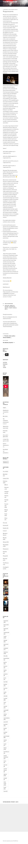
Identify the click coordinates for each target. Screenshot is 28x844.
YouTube (5, 362)
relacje (5, 740)
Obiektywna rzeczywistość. (5, 412)
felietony (6, 653)
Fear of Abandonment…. (6, 445)
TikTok (4, 367)
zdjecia (5, 775)
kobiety (5, 685)
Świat (5, 514)
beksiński (6, 621)
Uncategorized (9, 303)
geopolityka (6, 659)
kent (5, 681)
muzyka (5, 699)
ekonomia (6, 645)
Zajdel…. (5, 407)
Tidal (4, 365)
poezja (5, 729)
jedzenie (6, 674)
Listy (4, 530)
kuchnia (5, 689)
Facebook (5, 364)
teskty (11, 307)
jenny (5, 678)
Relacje (6, 509)
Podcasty (5, 549)
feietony (7, 305)
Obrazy (4, 542)
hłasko (5, 671)
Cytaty (4, 478)
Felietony (5, 481)
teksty (6, 307)
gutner (7, 306)
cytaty (5, 637)
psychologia (6, 737)
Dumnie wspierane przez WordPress (10, 840)
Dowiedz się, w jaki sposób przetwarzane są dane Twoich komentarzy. (10, 325)
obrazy (5, 715)
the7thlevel (6, 752)
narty (5, 703)
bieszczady (6, 625)
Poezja (4, 556)
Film (4, 522)
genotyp (12, 305)
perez (6, 722)
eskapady (6, 649)
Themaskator (10, 2)
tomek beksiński (6, 757)
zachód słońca (5, 770)
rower (5, 744)
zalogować (10, 317)
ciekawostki (6, 633)
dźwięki (5, 641)
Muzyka (4, 537)
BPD (5, 484)
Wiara (5, 518)
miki (5, 696)
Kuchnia (5, 525)
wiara (5, 761)
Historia (6, 495)
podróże (5, 725)
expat (16, 9)
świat (5, 788)
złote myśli (5, 783)
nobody (5, 707)
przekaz (5, 733)
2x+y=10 (5, 471)
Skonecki (5, 558)
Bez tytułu (5, 416)
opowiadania (6, 718)
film (5, 656)
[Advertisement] (14, 818)
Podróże (6, 499)
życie (5, 791)
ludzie (5, 693)
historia (5, 667)
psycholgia (12, 306)
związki (5, 779)
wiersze (5, 765)
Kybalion (5, 528)
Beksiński (5, 474)
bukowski (6, 629)
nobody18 (6, 711)
